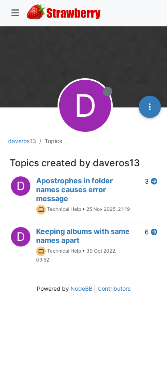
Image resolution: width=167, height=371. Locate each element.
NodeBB (81, 288)
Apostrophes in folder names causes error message (74, 189)
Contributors (114, 288)
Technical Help (64, 209)
